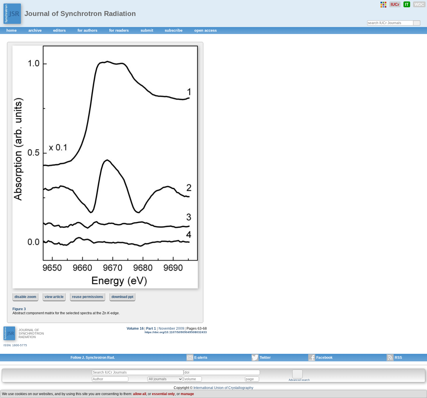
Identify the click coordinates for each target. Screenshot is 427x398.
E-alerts (200, 358)
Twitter (265, 358)
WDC (419, 4)
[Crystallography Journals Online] (383, 4)
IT (407, 4)
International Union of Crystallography (223, 388)
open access (205, 30)
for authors (88, 30)
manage (187, 394)
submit (147, 30)
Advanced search (299, 380)
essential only (163, 394)
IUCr (395, 4)
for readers (119, 30)
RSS (398, 358)
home (12, 30)
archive (35, 30)
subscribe (174, 30)
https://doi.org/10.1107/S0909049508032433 (176, 332)
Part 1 (151, 328)
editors (60, 30)
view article (54, 297)
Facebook (324, 358)
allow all (139, 394)
